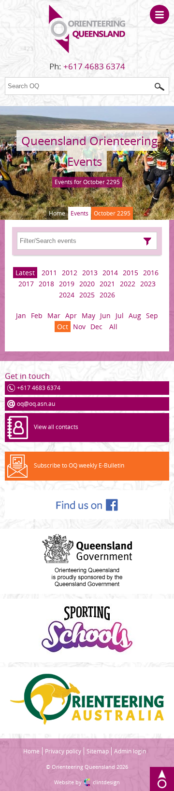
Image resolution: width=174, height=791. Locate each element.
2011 (49, 272)
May (88, 315)
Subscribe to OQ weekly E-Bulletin (79, 465)
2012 (69, 272)
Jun (105, 315)
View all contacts (56, 427)
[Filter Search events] (147, 241)
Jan (21, 315)
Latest (25, 272)
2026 (107, 294)
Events (79, 213)
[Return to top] (162, 779)
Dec (96, 326)
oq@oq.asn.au (36, 404)
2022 (127, 283)
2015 (130, 272)
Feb (37, 315)
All (113, 326)
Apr (71, 315)
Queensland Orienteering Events (89, 151)
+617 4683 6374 (94, 66)
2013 (90, 272)
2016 (151, 272)
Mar (53, 315)
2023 (148, 283)
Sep (152, 315)
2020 (87, 283)
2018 (46, 283)
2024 (66, 294)
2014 (110, 272)
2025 (87, 294)
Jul (120, 315)
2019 (66, 283)
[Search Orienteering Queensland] (159, 86)
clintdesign (106, 782)
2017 (26, 283)
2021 (107, 283)
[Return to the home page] (87, 51)
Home (57, 213)
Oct (62, 326)
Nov (79, 326)
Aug (135, 315)
